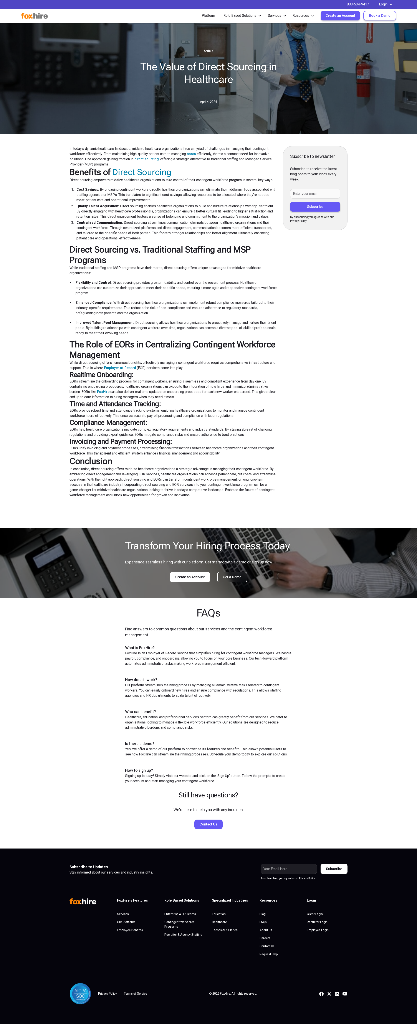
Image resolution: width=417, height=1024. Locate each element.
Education (219, 914)
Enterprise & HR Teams (180, 914)
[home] (38, 15)
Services (123, 914)
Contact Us (208, 824)
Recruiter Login (317, 922)
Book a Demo (380, 15)
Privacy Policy (107, 993)
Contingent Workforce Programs (179, 924)
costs (191, 154)
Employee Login (318, 930)
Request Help (269, 954)
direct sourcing (146, 159)
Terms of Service (135, 993)
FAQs (263, 922)
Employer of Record (120, 368)
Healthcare (219, 922)
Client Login (315, 914)
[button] (386, 4)
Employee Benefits (130, 930)
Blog (263, 914)
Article (208, 51)
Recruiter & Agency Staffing (183, 934)
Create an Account (340, 15)
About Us (266, 930)
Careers (265, 938)
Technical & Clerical (225, 930)
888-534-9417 (358, 4)
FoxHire (103, 392)
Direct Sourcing (141, 172)
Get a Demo (232, 577)
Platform (208, 15)
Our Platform (126, 922)
